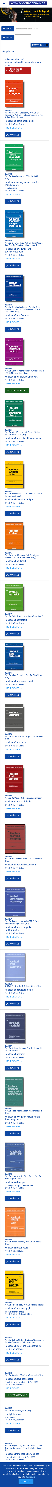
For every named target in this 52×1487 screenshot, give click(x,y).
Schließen (25, 1482)
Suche (7, 29)
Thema (7, 37)
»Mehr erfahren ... (14, 128)
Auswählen (12, 135)
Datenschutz (30, 1477)
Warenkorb (39, 45)
